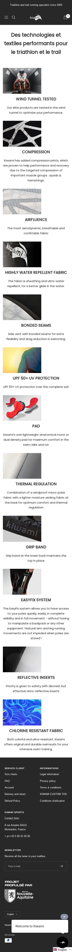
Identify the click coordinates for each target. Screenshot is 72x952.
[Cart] (65, 17)
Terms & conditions (50, 787)
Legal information (49, 774)
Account (9, 787)
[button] (62, 949)
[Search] (13, 17)
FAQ (7, 781)
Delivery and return (15, 794)
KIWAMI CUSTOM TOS (53, 794)
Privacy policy (48, 781)
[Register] (61, 866)
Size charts (11, 774)
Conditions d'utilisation (52, 800)
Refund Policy (12, 800)
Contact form (12, 818)
